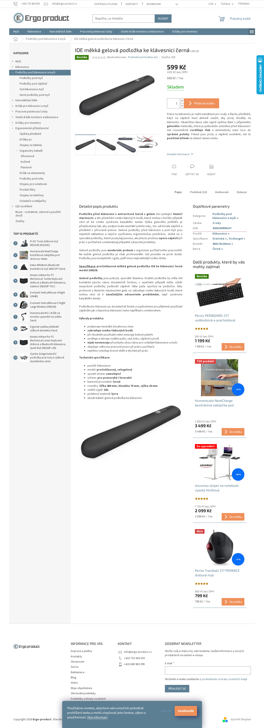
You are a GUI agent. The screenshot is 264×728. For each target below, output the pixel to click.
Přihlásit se (177, 688)
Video (74, 683)
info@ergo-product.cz (138, 652)
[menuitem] (16, 31)
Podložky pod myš (31, 78)
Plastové (26, 167)
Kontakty (132, 4)
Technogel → (237, 239)
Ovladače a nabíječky (33, 201)
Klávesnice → (221, 234)
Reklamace (78, 672)
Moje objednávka (81, 688)
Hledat (163, 18)
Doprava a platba (106, 4)
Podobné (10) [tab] (198, 192)
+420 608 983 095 (134, 664)
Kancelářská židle (26, 100)
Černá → (217, 249)
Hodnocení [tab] (222, 192)
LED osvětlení (23, 206)
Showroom (154, 4)
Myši (18, 61)
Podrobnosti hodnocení (143, 57)
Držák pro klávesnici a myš (31, 106)
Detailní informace (178, 154)
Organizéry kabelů (31, 151)
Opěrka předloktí (30, 134)
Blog (73, 678)
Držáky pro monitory (28, 123)
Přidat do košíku (204, 103)
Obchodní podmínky (83, 693)
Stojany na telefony (32, 195)
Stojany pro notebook (33, 184)
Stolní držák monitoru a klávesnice (36, 117)
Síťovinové (27, 156)
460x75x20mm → (222, 244)
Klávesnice (22, 67)
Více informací (97, 717)
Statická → (219, 239)
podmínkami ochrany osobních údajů (224, 679)
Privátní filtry (27, 190)
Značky (19, 221)
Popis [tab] (178, 192)
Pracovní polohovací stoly (31, 112)
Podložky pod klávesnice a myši (35, 72)
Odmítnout (166, 710)
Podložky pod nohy (32, 179)
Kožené (25, 162)
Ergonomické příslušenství (32, 128)
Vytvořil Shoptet (241, 719)
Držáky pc (26, 139)
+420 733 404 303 (134, 658)
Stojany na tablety (31, 145)
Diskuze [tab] (242, 192)
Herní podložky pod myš (35, 95)
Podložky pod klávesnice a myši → (225, 216)
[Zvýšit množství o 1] (182, 101)
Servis (75, 667)
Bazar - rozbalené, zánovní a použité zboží (38, 214)
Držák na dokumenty (32, 173)
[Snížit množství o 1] (182, 105)
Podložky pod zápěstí (33, 84)
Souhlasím (186, 711)
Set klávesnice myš (32, 89)
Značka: (168, 57)
